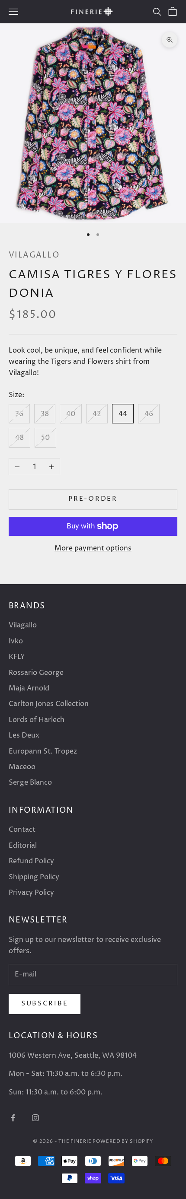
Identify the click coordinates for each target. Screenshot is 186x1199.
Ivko (16, 641)
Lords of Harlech (36, 720)
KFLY (17, 657)
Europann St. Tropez (43, 751)
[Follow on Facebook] (13, 1117)
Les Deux (24, 735)
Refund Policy (31, 861)
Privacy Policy (31, 892)
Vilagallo (34, 255)
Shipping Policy (34, 877)
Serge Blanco (30, 782)
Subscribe (44, 1003)
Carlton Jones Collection (49, 704)
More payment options (93, 548)
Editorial (23, 845)
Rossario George (36, 672)
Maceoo (22, 767)
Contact (22, 829)
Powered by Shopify (123, 1141)
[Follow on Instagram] (35, 1117)
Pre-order (92, 498)
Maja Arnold (29, 688)
